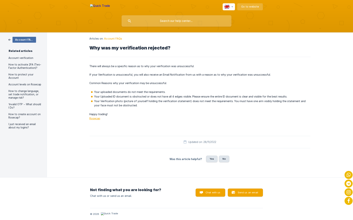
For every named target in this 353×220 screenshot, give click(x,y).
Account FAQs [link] (113, 38)
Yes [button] (212, 158)
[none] (100, 6)
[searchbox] (176, 21)
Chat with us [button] (213, 192)
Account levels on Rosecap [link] (24, 84)
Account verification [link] (20, 57)
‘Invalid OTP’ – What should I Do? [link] (24, 106)
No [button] (224, 158)
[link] (22, 39)
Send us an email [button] (248, 192)
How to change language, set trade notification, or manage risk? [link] (23, 94)
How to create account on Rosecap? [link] (24, 116)
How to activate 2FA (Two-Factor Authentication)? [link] (24, 66)
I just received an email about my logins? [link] (22, 126)
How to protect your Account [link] (20, 76)
